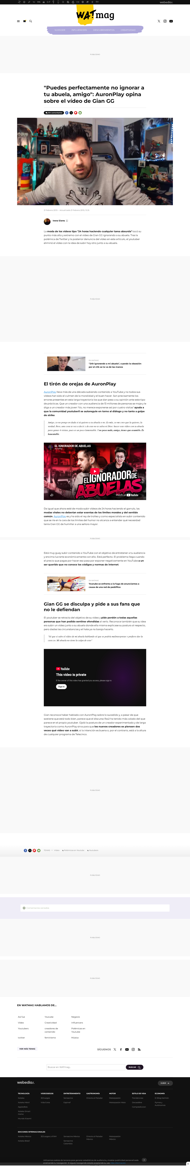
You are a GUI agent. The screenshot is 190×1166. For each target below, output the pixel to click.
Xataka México (24, 1136)
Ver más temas (27, 1049)
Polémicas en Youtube (74, 850)
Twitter (159, 21)
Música (75, 1037)
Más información (118, 1163)
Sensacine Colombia (68, 1142)
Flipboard (75, 112)
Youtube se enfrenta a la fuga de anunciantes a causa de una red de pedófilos (114, 585)
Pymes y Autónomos (160, 1103)
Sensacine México (72, 1136)
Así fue (21, 1017)
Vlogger (60, 30)
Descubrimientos (103, 30)
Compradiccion (139, 1107)
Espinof (67, 1102)
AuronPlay (50, 392)
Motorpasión (115, 1098)
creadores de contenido (51, 1030)
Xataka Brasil (24, 1141)
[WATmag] (95, 15)
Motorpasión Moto (117, 1102)
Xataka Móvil (24, 1102)
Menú (18, 21)
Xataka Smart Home (24, 1112)
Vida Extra (45, 1102)
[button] (60, 220)
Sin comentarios (55, 113)
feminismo (50, 1037)
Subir (163, 1083)
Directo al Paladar (94, 1098)
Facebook (66, 112)
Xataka (21, 1098)
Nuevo (24, 21)
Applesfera (23, 1107)
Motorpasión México (115, 1137)
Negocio (75, 1017)
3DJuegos (45, 1098)
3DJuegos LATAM (48, 1136)
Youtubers (93, 850)
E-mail (80, 112)
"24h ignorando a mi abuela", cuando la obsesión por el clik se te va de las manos (115, 365)
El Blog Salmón (162, 1098)
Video (56, 850)
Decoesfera (137, 1102)
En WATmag (94, 360)
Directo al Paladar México (94, 1137)
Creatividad (128, 30)
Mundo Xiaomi (24, 1118)
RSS (139, 1049)
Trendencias (137, 1098)
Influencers (79, 30)
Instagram (165, 21)
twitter (21, 1037)
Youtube (171, 21)
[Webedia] (25, 1082)
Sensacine (68, 1098)
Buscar (30, 21)
